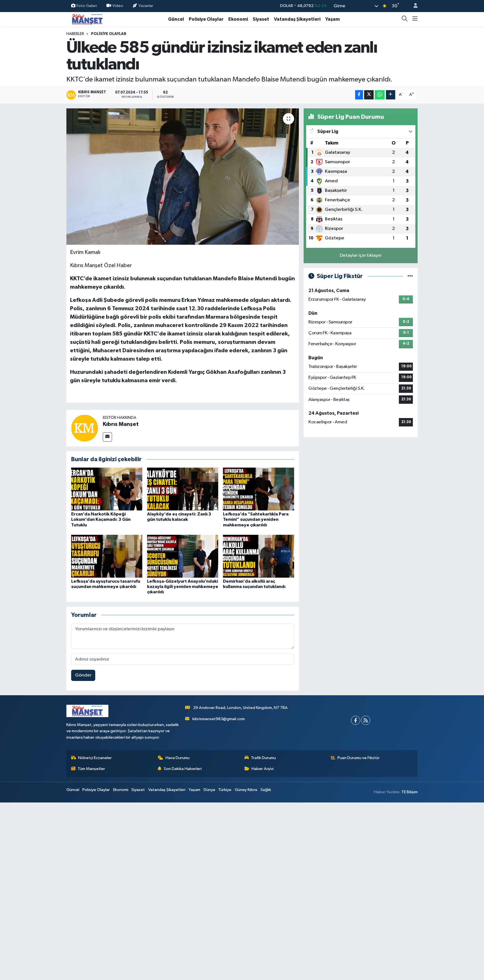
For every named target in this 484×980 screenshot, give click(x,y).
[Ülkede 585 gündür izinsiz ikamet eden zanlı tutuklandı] (182, 176)
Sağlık (265, 790)
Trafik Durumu (263, 758)
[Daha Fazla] (390, 94)
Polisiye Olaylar (206, 19)
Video (117, 6)
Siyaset (261, 19)
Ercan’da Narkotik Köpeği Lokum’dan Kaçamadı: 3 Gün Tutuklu (101, 519)
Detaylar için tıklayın (360, 255)
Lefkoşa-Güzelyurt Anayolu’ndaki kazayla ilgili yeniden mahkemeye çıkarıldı (182, 586)
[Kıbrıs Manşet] (84, 428)
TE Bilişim (409, 792)
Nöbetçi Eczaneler (95, 758)
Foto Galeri (86, 6)
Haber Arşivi (263, 769)
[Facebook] (355, 720)
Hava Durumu (178, 758)
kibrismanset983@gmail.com (218, 719)
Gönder (83, 675)
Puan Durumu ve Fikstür (359, 758)
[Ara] (404, 19)
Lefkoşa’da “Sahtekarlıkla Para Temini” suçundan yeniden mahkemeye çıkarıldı (255, 519)
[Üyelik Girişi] (413, 6)
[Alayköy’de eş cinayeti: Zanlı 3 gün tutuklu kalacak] (182, 489)
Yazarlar (145, 6)
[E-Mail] (107, 437)
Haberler (75, 34)
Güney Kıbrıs (246, 790)
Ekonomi (238, 19)
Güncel (176, 19)
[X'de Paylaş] (369, 94)
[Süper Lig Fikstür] (410, 276)
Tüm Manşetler (91, 769)
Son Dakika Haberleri (183, 769)
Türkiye (224, 790)
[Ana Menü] (415, 19)
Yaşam (332, 19)
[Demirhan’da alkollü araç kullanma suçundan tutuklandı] (258, 556)
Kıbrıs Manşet (121, 424)
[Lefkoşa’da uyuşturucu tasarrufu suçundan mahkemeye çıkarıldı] (106, 556)
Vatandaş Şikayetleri (297, 19)
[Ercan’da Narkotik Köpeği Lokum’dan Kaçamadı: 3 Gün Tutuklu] (106, 489)
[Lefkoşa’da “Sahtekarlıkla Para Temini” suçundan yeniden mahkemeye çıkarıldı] (258, 489)
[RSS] (365, 720)
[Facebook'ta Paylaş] (359, 94)
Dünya (209, 790)
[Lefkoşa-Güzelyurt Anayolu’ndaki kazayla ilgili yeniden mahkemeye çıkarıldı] (182, 556)
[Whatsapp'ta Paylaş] (380, 94)
